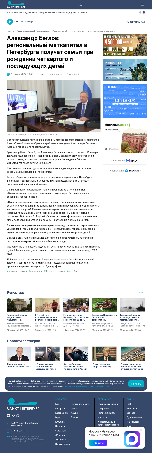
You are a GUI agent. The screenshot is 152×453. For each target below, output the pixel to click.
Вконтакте (132, 408)
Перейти (98, 442)
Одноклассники (134, 417)
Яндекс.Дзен (133, 422)
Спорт (74, 408)
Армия (74, 413)
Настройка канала (106, 413)
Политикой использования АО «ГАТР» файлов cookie (86, 386)
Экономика (60, 439)
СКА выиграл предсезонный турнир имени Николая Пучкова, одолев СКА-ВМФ (48, 12)
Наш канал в (118, 160)
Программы (103, 408)
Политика (60, 426)
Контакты (102, 417)
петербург (72, 271)
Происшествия (62, 444)
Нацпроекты (55, 74)
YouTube (131, 413)
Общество (60, 435)
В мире (74, 417)
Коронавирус (61, 413)
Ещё (141, 292)
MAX (129, 426)
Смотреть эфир (23, 21)
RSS (129, 404)
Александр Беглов (17, 271)
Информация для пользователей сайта (108, 423)
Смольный (73, 74)
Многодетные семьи (54, 271)
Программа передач (108, 404)
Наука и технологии (80, 404)
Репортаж (15, 292)
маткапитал (35, 271)
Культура (60, 422)
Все (57, 404)
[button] (144, 12)
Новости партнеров (23, 341)
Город (41, 74)
